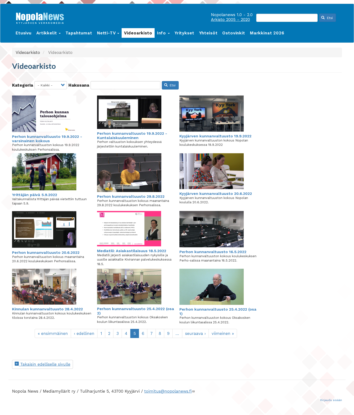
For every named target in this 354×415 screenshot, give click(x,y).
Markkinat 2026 (267, 33)
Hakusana (78, 85)
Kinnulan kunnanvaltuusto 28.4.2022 (47, 309)
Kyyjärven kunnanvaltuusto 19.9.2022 (215, 136)
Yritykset (184, 33)
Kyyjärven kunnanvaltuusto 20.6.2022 (215, 193)
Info (162, 33)
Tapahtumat (79, 33)
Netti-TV (107, 33)
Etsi (329, 18)
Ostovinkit (233, 33)
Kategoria (22, 85)
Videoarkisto (138, 33)
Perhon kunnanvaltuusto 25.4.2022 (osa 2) (135, 310)
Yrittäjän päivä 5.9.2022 (34, 194)
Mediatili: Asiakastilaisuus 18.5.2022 (131, 251)
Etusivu (24, 33)
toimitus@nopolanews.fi (168, 391)
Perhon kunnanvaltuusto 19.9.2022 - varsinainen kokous (47, 138)
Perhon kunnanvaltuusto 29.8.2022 (130, 196)
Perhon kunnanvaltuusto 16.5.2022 (212, 251)
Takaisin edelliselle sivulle (44, 364)
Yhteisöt (208, 33)
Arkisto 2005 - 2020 (230, 19)
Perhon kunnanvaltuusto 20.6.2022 (45, 252)
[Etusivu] (41, 17)
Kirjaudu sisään (331, 400)
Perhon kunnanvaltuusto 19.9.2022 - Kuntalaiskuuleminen (132, 135)
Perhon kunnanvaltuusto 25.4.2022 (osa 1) (217, 311)
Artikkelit (47, 33)
